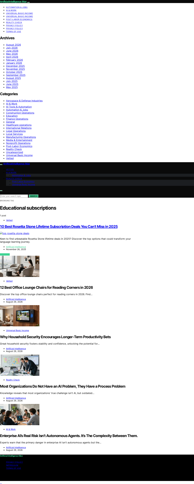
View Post (5, 254)
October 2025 (14, 72)
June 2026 (12, 50)
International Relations (19, 127)
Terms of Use (13, 31)
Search (33, 196)
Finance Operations (17, 118)
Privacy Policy (14, 25)
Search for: (5, 193)
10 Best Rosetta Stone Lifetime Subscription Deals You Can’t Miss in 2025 (59, 226)
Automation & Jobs (17, 7)
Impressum (12, 465)
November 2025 (15, 68)
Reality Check (14, 22)
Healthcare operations (19, 124)
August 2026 (13, 44)
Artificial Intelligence (16, 246)
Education (12, 115)
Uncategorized (14, 152)
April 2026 (12, 56)
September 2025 (15, 75)
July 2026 (12, 47)
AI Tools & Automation (19, 106)
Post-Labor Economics (19, 19)
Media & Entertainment (19, 140)
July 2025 (12, 81)
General (10, 121)
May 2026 (12, 53)
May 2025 (12, 87)
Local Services (14, 134)
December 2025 (15, 65)
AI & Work (11, 10)
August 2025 (13, 78)
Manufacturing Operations (21, 137)
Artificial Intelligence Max (13, 1)
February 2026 (14, 59)
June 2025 (12, 84)
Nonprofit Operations (18, 143)
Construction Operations (20, 112)
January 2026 (14, 62)
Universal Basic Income (19, 13)
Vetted (10, 158)
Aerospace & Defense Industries (24, 100)
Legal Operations (16, 130)
